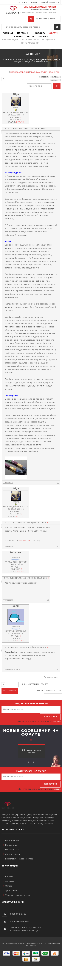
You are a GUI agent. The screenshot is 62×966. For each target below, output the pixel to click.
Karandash (15, 552)
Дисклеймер (11, 891)
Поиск (51, 72)
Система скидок (12, 854)
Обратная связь (12, 850)
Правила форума (38, 72)
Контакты (9, 877)
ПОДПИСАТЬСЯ (50, 716)
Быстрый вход (12, 840)
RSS (57, 72)
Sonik (15, 606)
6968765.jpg (25, 541)
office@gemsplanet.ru (19, 921)
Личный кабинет (49, 2)
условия (56, 722)
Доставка (22, 2)
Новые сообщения (19, 72)
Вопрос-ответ (11, 845)
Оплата (33, 2)
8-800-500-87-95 (18, 914)
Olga (16, 94)
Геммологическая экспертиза (19, 859)
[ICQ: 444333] (17, 669)
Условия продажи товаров (17, 895)
